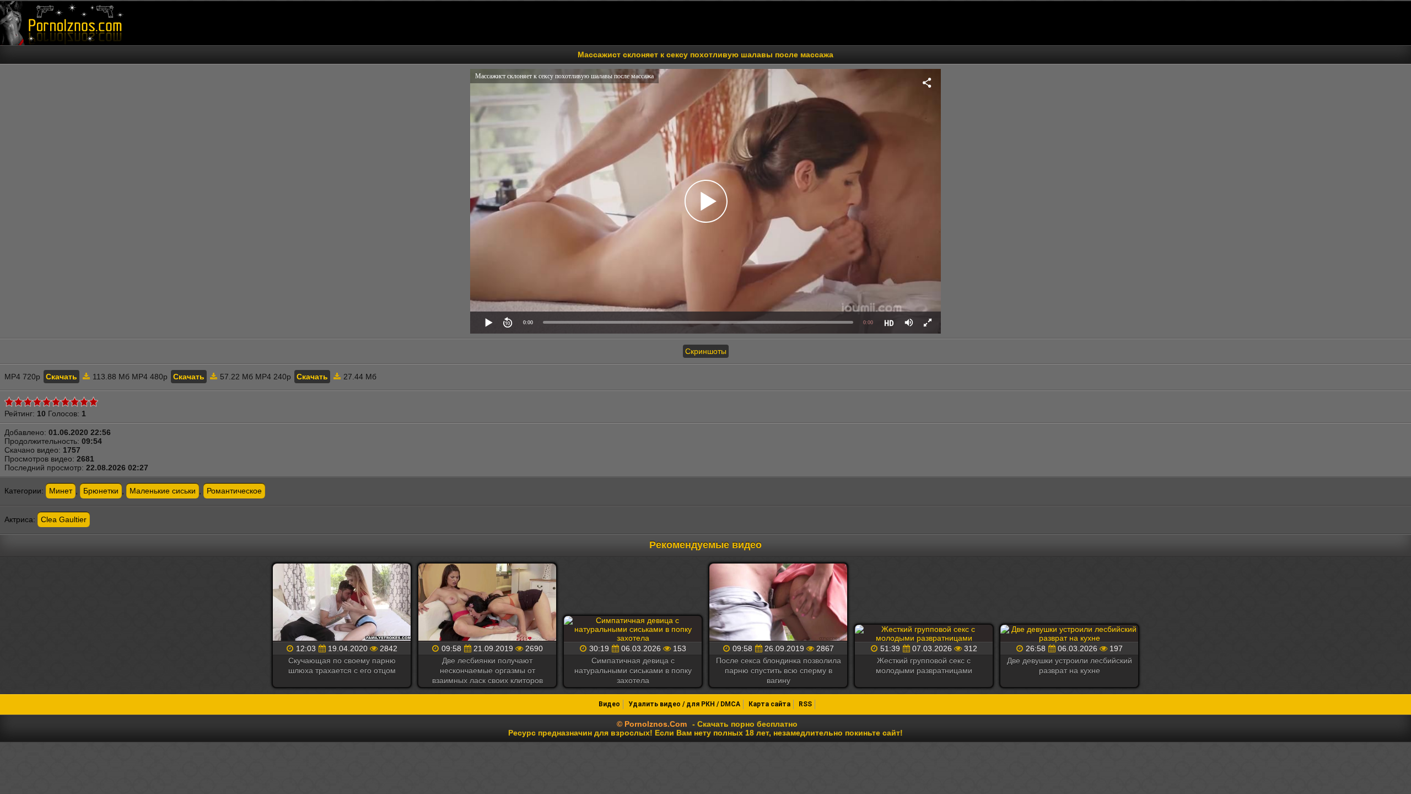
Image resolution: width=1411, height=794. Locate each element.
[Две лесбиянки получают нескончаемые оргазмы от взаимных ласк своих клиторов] (487, 603)
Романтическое (234, 490)
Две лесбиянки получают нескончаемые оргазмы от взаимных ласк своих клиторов (487, 670)
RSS (805, 704)
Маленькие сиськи (163, 490)
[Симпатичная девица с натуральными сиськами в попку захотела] (633, 629)
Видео (609, 704)
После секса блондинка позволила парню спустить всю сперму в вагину (778, 670)
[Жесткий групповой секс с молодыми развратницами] (924, 633)
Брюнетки (101, 490)
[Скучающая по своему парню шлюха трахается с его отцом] (342, 603)
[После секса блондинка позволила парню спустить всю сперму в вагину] (778, 603)
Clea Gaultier (64, 519)
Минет (60, 490)
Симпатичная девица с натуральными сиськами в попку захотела (633, 670)
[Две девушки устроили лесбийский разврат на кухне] (1069, 633)
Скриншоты (705, 351)
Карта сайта (769, 704)
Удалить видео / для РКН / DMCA (684, 704)
